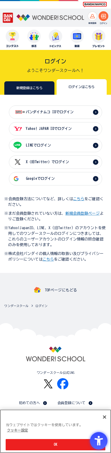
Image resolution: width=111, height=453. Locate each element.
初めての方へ (29, 403)
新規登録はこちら (29, 87)
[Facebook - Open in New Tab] (62, 383)
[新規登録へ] (92, 16)
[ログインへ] (103, 16)
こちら (78, 199)
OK (55, 444)
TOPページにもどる (61, 290)
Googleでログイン (40, 178)
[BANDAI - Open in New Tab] (8, 18)
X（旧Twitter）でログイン (47, 162)
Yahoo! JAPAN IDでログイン (49, 128)
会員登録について (71, 403)
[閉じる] (104, 417)
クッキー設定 (17, 430)
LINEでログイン (38, 145)
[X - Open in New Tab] (48, 383)
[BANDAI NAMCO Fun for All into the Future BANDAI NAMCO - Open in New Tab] (95, 4)
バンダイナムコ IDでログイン (50, 112)
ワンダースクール (16, 305)
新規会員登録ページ (82, 213)
